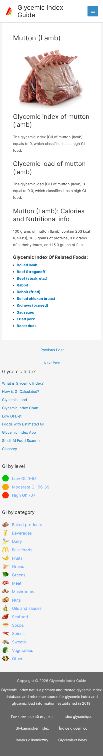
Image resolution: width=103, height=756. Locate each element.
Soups (18, 625)
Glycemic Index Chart (20, 408)
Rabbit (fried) (28, 292)
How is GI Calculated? (20, 391)
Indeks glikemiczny (32, 740)
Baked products (27, 524)
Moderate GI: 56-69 (31, 486)
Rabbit (22, 285)
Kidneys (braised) (32, 305)
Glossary (9, 449)
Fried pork (26, 319)
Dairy (17, 541)
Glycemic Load (14, 400)
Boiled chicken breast (36, 298)
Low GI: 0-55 (24, 478)
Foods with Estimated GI (23, 424)
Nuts (16, 600)
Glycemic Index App (19, 432)
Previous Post (52, 350)
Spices (18, 633)
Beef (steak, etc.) (32, 278)
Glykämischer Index (32, 728)
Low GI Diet (12, 416)
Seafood (20, 616)
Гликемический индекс (31, 716)
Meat (17, 583)
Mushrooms (23, 591)
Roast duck (26, 326)
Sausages (25, 312)
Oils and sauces (27, 608)
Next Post (52, 363)
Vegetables (22, 650)
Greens (18, 574)
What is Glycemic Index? (23, 383)
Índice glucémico (73, 728)
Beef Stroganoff (31, 272)
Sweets (19, 641)
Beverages (22, 533)
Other (17, 658)
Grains (18, 566)
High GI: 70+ (24, 495)
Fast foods (22, 549)
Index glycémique (77, 716)
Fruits (17, 558)
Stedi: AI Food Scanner (21, 440)
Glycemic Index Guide (40, 11)
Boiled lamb (27, 265)
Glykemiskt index (72, 740)
